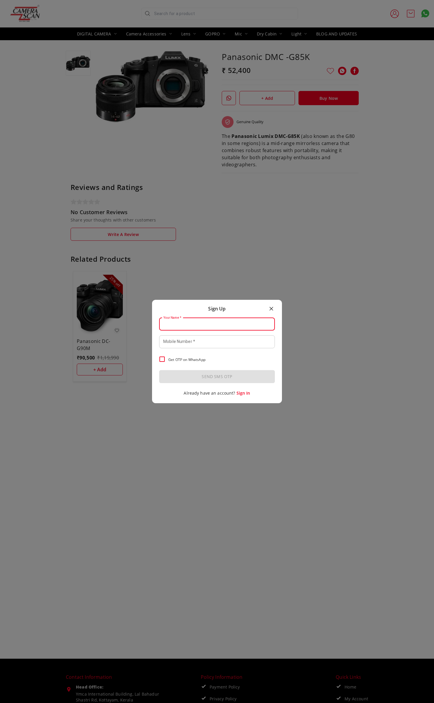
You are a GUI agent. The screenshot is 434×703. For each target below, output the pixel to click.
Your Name (172, 318)
